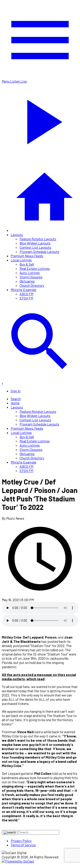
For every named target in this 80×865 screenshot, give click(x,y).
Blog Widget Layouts (35, 243)
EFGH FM (26, 298)
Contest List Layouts (35, 247)
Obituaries (27, 281)
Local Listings (21, 260)
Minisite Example (23, 289)
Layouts (17, 234)
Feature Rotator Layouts (38, 239)
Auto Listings (30, 273)
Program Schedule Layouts (39, 251)
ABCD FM (26, 294)
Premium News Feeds (27, 256)
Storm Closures (31, 277)
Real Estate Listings (35, 268)
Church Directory (32, 285)
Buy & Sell (27, 264)
